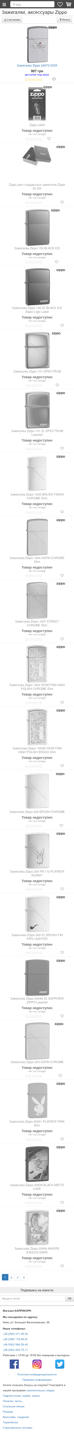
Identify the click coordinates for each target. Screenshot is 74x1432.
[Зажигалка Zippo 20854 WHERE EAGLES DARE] (37, 1228)
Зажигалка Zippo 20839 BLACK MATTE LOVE (37, 1187)
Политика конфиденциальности (37, 1374)
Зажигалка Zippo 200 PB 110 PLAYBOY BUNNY (37, 873)
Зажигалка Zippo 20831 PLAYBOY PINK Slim (37, 1123)
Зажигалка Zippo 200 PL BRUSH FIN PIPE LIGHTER (37, 937)
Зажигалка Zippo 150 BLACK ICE (37, 248)
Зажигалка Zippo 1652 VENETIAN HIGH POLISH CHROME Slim (37, 687)
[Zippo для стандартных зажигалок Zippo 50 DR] (37, 155)
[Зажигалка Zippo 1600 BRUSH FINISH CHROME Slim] (37, 473)
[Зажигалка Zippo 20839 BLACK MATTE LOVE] (37, 1164)
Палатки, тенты (12, 1401)
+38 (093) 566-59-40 (15, 1344)
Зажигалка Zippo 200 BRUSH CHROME (37, 812)
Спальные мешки (13, 1406)
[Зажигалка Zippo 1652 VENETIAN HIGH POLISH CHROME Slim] (37, 664)
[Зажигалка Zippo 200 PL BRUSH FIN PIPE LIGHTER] (37, 914)
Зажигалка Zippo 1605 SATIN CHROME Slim (37, 560)
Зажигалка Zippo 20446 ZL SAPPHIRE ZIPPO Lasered (37, 1000)
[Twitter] (59, 1364)
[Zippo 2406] (37, 104)
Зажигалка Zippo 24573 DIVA (37, 65)
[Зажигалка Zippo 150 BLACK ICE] (37, 227)
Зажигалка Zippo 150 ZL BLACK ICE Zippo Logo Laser (37, 310)
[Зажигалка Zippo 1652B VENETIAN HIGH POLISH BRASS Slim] (37, 727)
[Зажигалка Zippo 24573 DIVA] (37, 44)
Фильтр (66, 19)
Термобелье (10, 1422)
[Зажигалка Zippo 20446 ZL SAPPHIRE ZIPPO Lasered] (37, 978)
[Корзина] (69, 4)
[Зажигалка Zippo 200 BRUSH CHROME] (37, 791)
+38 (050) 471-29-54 (15, 1334)
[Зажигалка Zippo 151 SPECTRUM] (37, 350)
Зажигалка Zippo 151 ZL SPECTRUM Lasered (37, 433)
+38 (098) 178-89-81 (15, 1339)
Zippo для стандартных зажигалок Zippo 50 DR (37, 186)
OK (70, 1298)
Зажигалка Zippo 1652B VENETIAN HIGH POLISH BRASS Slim (37, 750)
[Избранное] (60, 4)
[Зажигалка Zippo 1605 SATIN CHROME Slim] (37, 537)
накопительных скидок (40, 1390)
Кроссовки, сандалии (16, 1417)
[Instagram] (37, 1364)
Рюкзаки (8, 1411)
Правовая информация (37, 1379)
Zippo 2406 (37, 125)
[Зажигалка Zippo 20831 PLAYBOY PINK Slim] (37, 1101)
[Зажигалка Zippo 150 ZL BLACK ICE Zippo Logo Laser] (37, 287)
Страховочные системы (17, 1427)
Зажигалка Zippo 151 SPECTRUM (37, 371)
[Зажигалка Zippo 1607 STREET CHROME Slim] (37, 600)
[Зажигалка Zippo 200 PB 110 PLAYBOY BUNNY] (37, 851)
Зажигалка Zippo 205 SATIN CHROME (37, 1062)
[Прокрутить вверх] (68, 1426)
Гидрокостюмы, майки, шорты (21, 1395)
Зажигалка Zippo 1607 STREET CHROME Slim (37, 623)
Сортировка (13, 19)
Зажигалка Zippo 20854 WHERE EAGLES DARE (37, 1250)
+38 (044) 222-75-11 (15, 1350)
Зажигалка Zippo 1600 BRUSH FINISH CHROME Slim (37, 496)
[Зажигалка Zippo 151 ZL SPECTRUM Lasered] (37, 410)
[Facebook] (14, 1364)
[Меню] (4, 4)
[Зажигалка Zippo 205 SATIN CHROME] (37, 1041)
